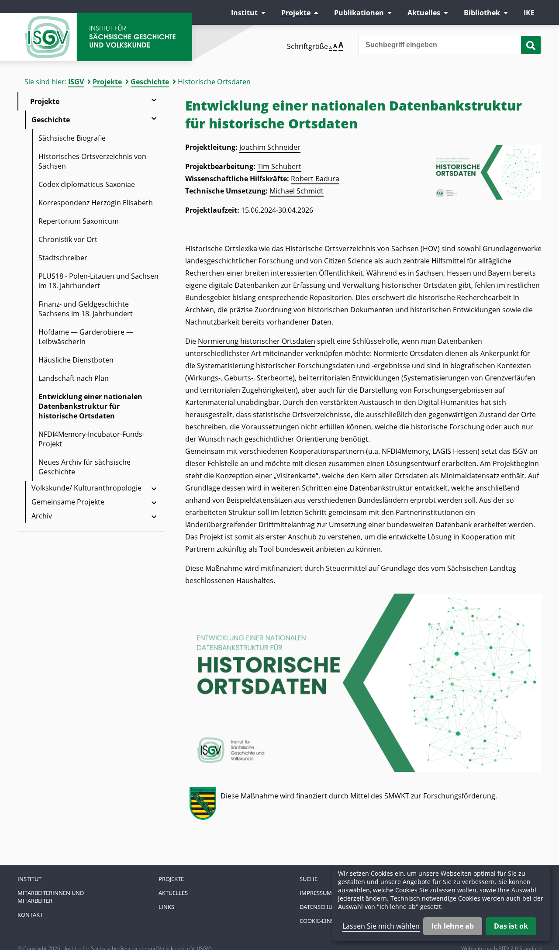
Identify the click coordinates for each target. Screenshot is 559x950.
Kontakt (30, 915)
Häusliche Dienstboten (76, 360)
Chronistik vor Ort (67, 239)
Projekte (296, 12)
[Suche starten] (531, 45)
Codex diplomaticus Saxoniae (86, 184)
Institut (244, 12)
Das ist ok (511, 926)
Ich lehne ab (452, 926)
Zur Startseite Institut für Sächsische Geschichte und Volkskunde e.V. (104, 37)
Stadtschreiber (62, 258)
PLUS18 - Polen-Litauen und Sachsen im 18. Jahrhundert (98, 280)
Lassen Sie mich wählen (381, 926)
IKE (529, 12)
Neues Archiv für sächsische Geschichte (84, 467)
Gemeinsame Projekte (67, 502)
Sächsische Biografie (72, 138)
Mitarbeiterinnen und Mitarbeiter (50, 897)
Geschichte (150, 81)
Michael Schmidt (296, 191)
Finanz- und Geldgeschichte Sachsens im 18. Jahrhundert (85, 308)
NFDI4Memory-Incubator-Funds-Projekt (91, 439)
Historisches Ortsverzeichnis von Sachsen (92, 161)
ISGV (76, 81)
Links (166, 907)
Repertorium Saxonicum (78, 221)
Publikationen (359, 12)
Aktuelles (423, 12)
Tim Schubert (279, 166)
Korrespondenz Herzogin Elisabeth (95, 202)
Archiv (41, 516)
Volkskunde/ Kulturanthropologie (86, 488)
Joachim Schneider (269, 147)
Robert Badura (315, 178)
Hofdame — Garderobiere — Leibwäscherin (85, 336)
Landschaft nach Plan (73, 378)
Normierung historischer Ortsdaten (256, 341)
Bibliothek (482, 12)
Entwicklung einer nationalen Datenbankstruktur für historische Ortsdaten (90, 406)
